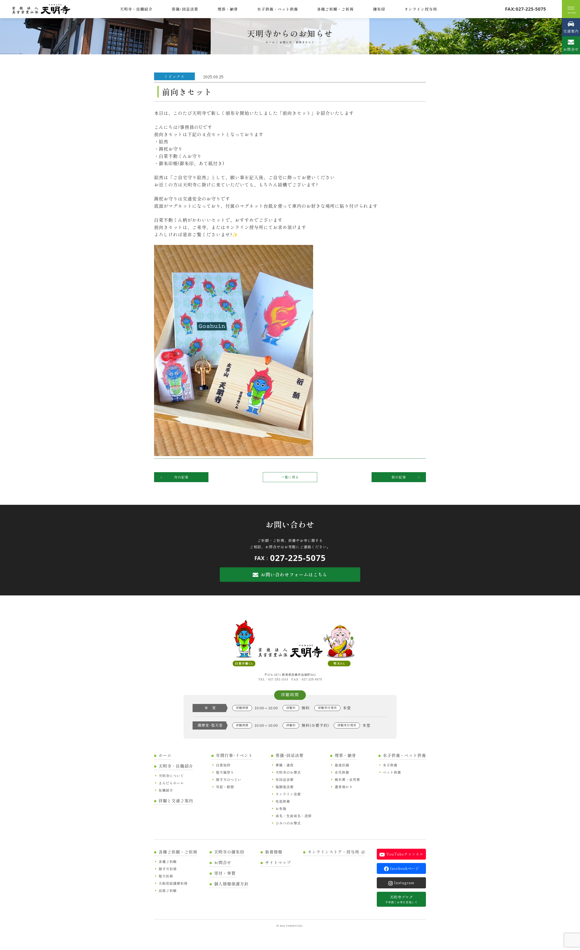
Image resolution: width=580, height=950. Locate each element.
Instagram (404, 882)
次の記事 (181, 477)
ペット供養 (392, 772)
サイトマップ (278, 862)
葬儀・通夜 (285, 765)
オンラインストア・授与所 (333, 852)
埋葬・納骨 (228, 9)
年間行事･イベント (234, 755)
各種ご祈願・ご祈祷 (335, 9)
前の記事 (399, 477)
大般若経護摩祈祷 (173, 883)
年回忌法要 (285, 779)
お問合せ (222, 862)
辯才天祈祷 (168, 868)
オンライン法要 (288, 794)
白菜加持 (223, 765)
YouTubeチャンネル (404, 854)
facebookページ (404, 868)
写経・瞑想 (225, 786)
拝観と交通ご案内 (176, 800)
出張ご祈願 (168, 890)
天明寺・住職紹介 (136, 9)
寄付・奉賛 (225, 873)
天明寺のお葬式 (288, 772)
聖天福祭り (225, 772)
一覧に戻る (290, 477)
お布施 (281, 808)
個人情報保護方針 (231, 884)
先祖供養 (283, 801)
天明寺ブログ (401, 899)
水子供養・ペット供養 (277, 9)
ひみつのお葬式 (288, 823)
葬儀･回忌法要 (185, 9)
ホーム (165, 755)
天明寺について (171, 775)
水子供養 (390, 765)
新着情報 (273, 852)
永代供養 (342, 772)
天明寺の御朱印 (229, 852)
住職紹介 (166, 790)
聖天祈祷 (166, 876)
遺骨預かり (344, 786)
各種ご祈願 (168, 861)
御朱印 (379, 9)
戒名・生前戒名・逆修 (294, 815)
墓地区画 (342, 765)
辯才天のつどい (228, 779)
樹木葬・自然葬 (347, 779)
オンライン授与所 (420, 9)
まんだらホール (171, 783)
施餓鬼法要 (285, 786)
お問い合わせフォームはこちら (294, 574)
